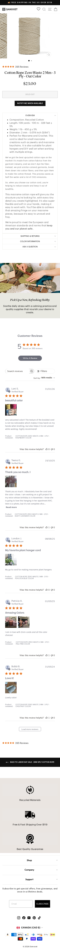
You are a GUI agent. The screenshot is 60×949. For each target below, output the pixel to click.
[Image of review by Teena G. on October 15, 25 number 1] (11, 481)
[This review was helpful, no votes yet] (47, 449)
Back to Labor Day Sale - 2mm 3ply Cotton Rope (32, 762)
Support (29, 879)
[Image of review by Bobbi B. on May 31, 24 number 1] (11, 687)
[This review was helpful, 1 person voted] (47, 527)
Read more (11, 507)
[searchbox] (17, 371)
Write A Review (30, 358)
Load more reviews (29, 729)
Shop (29, 860)
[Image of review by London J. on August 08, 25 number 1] (11, 559)
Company (29, 869)
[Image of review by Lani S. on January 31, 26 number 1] (11, 410)
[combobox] (44, 378)
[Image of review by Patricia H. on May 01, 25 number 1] (11, 622)
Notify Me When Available (30, 103)
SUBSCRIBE (42, 903)
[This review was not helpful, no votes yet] (52, 449)
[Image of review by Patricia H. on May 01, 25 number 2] (23, 622)
